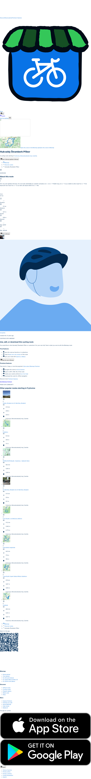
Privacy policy (6, 771)
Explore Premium (7, 701)
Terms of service (7, 770)
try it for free (24, 374)
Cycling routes (7, 689)
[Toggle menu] (10, 118)
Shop (4, 694)
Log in (3, 116)
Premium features (17, 18)
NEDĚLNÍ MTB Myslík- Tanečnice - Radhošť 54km (16, 461)
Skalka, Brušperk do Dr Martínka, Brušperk (14, 403)
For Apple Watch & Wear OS (10, 679)
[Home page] (45, 8)
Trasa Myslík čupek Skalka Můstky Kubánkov (15, 576)
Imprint (5, 777)
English (3, 767)
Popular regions (7, 691)
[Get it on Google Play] (45, 752)
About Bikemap (7, 704)
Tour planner (6, 676)
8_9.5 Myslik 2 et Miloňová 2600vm (12, 518)
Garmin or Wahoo (21, 356)
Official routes (6, 687)
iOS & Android (20, 369)
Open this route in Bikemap (8, 360)
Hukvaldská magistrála (9, 547)
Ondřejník (5, 605)
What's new (6, 693)
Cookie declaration (8, 775)
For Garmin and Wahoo (9, 681)
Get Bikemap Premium (6, 381)
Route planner (8, 18)
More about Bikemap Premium (31, 366)
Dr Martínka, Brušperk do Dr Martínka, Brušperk (16, 489)
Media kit (5, 707)
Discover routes (9, 164)
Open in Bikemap (5, 233)
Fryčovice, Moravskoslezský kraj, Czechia (25, 156)
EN (3, 113)
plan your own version (15, 354)
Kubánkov (5, 432)
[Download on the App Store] (45, 726)
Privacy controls (7, 773)
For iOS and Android (8, 678)
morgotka (2, 332)
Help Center (6, 706)
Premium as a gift (7, 702)
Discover (2, 18)
